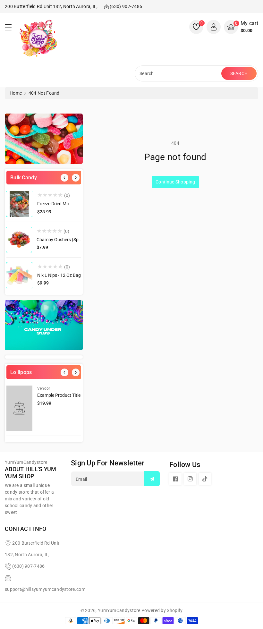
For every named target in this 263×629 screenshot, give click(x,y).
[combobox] (179, 73)
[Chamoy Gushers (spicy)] (19, 239)
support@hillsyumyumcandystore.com (45, 589)
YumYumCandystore (119, 610)
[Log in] (214, 27)
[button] (11, 29)
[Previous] (64, 178)
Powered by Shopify (161, 610)
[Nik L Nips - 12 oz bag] (19, 275)
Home (16, 93)
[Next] (76, 178)
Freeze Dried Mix (53, 203)
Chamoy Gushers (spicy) (61, 239)
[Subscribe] (152, 478)
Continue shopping (175, 181)
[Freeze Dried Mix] (19, 204)
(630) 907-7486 (28, 566)
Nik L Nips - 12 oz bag (59, 275)
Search (239, 73)
